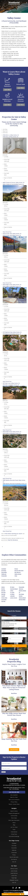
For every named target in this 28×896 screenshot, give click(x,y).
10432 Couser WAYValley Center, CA (12, 235)
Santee (20, 596)
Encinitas (3, 570)
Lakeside (12, 596)
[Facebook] (7, 888)
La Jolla (12, 592)
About (14, 822)
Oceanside (4, 575)
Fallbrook (3, 574)
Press (14, 829)
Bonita (3, 589)
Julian (11, 590)
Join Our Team (14, 827)
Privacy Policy (14, 802)
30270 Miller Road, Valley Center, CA (12, 431)
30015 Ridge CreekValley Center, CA (12, 286)
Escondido (4, 572)
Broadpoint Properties (18, 890)
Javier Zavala (14, 871)
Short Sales (14, 818)
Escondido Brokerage (14, 836)
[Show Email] (20, 894)
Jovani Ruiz (14, 875)
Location (14, 615)
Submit (3, 771)
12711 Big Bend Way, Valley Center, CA (12, 332)
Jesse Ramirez (14, 873)
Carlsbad (3, 568)
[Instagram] (13, 888)
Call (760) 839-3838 (14, 792)
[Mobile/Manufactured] (14, 625)
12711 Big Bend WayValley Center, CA (12, 334)
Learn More (7, 89)
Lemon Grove (13, 597)
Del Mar (3, 601)
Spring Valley (22, 599)
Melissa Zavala (14, 868)
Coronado (3, 599)
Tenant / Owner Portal (14, 804)
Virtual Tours (14, 834)
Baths (14, 633)
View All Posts (14, 749)
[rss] (22, 888)
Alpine (3, 587)
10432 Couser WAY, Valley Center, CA (12, 233)
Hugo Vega (14, 877)
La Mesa (12, 594)
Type (14, 620)
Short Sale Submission (14, 820)
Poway (16, 568)
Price (6, 638)
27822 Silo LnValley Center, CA (10, 136)
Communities (14, 815)
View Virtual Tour (7, 232)
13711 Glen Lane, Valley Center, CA (11, 383)
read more (14, 693)
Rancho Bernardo (19, 570)
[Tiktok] (16, 888)
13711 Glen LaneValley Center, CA (11, 385)
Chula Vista (4, 597)
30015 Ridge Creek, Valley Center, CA (12, 284)
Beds (14, 628)
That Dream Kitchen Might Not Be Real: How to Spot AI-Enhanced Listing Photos (14, 687)
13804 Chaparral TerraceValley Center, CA (13, 184)
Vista (16, 575)
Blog (14, 825)
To (6, 641)
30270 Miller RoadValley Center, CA (12, 433)
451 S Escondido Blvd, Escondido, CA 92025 (14, 785)
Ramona (21, 589)
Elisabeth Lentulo (14, 880)
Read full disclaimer (13, 540)
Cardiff (3, 596)
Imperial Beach (14, 589)
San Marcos (17, 572)
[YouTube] (19, 888)
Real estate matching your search (13, 533)
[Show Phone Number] (23, 894)
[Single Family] (14, 622)
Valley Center (18, 574)
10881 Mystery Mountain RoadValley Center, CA (15, 483)
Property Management (14, 813)
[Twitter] (10, 888)
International (14, 831)
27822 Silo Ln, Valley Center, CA (11, 135)
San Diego (21, 594)
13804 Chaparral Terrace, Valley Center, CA (13, 182)
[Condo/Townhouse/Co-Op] (14, 623)
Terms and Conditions (14, 799)
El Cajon (12, 587)
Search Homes (14, 811)
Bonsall (3, 590)
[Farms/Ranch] (14, 626)
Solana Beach (22, 597)
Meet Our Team (14, 797)
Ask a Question (14, 795)
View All (14, 861)
